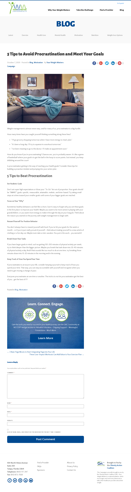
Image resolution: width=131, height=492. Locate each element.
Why (59, 10)
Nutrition (94, 35)
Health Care (41, 35)
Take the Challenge (84, 10)
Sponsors (41, 470)
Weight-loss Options (115, 35)
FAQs (39, 466)
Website (10, 420)
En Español (120, 3)
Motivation (78, 35)
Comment (10, 372)
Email (9, 411)
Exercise (25, 35)
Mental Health (60, 35)
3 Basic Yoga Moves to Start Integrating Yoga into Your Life (31, 352)
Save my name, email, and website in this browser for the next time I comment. (34, 432)
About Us (71, 463)
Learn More (45, 338)
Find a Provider (106, 10)
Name (9, 403)
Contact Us (71, 470)
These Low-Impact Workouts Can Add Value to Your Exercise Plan (56, 355)
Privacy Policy (72, 466)
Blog (122, 10)
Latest (10, 35)
